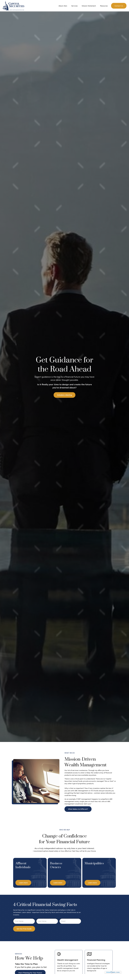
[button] (63, 6)
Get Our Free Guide (24, 929)
